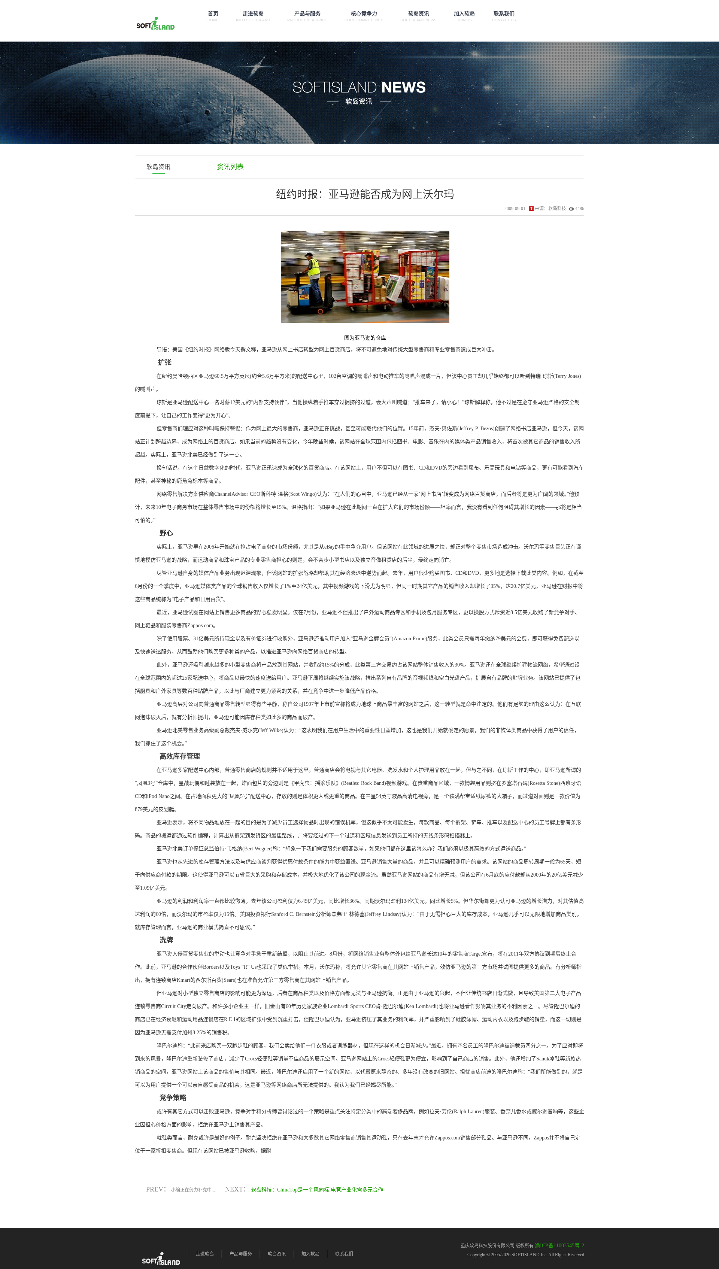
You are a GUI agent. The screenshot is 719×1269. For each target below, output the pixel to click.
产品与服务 (307, 16)
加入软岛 (464, 16)
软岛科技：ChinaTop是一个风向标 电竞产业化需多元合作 (317, 1190)
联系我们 (504, 16)
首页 (213, 16)
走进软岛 (253, 16)
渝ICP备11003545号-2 (559, 1245)
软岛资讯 (418, 16)
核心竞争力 (364, 16)
